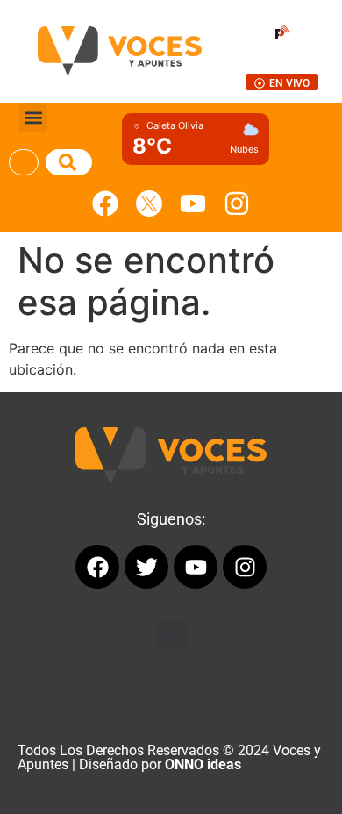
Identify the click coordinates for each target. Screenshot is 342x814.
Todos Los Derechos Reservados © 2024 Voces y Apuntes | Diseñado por (169, 757)
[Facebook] (105, 203)
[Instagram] (236, 203)
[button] (32, 117)
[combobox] (24, 162)
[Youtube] (193, 203)
